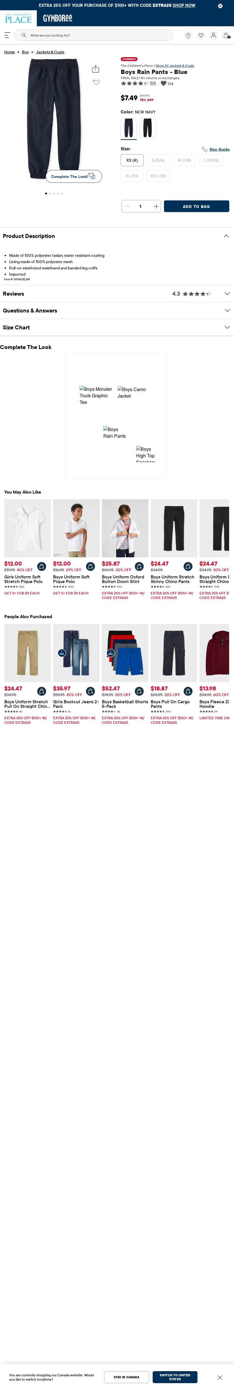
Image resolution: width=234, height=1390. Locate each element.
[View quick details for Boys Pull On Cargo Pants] (188, 691)
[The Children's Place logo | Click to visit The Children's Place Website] (18, 18)
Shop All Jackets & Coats (175, 65)
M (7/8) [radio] (184, 160)
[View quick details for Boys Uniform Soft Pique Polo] (90, 566)
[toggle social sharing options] (96, 69)
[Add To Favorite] (96, 83)
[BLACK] (148, 129)
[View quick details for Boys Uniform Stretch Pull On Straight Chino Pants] (41, 691)
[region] (117, 5)
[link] (188, 35)
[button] (200, 35)
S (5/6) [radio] (158, 160)
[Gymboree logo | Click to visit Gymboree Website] (58, 18)
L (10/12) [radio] (211, 160)
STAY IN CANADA (126, 1377)
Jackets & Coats (50, 52)
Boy (25, 52)
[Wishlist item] (202, 38)
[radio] (129, 128)
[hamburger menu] (7, 35)
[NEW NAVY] (129, 129)
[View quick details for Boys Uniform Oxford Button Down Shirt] (139, 566)
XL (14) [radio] (132, 175)
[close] (220, 6)
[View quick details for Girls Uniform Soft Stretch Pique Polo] (41, 566)
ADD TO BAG (196, 206)
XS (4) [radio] (132, 160)
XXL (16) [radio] (158, 175)
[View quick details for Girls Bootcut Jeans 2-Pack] (90, 691)
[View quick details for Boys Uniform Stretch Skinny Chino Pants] (188, 566)
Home (9, 52)
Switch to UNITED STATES (175, 1377)
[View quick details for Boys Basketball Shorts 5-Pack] (139, 691)
